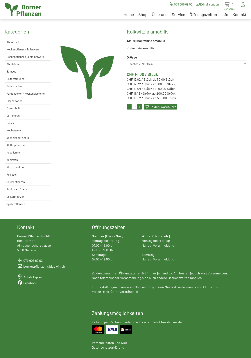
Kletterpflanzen (15, 145)
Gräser (10, 123)
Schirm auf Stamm (17, 189)
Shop (142, 14)
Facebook (30, 283)
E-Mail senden (209, 4)
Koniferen (12, 159)
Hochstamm (13, 130)
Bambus (11, 71)
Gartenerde (13, 115)
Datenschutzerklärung (108, 347)
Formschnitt (13, 108)
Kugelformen (13, 152)
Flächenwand (14, 101)
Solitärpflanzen (15, 196)
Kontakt (239, 14)
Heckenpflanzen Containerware (25, 56)
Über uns (159, 14)
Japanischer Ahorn (17, 137)
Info (224, 14)
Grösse (132, 57)
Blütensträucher (15, 78)
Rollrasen (11, 174)
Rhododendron (15, 167)
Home (129, 14)
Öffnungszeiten (203, 14)
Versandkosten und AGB (109, 343)
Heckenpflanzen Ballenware (23, 49)
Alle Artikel (12, 42)
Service (178, 14)
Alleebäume (13, 64)
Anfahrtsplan (32, 277)
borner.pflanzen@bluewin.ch (44, 266)
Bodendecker (14, 86)
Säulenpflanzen (15, 182)
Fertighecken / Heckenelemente (25, 93)
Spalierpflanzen (15, 204)
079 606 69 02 (183, 4)
